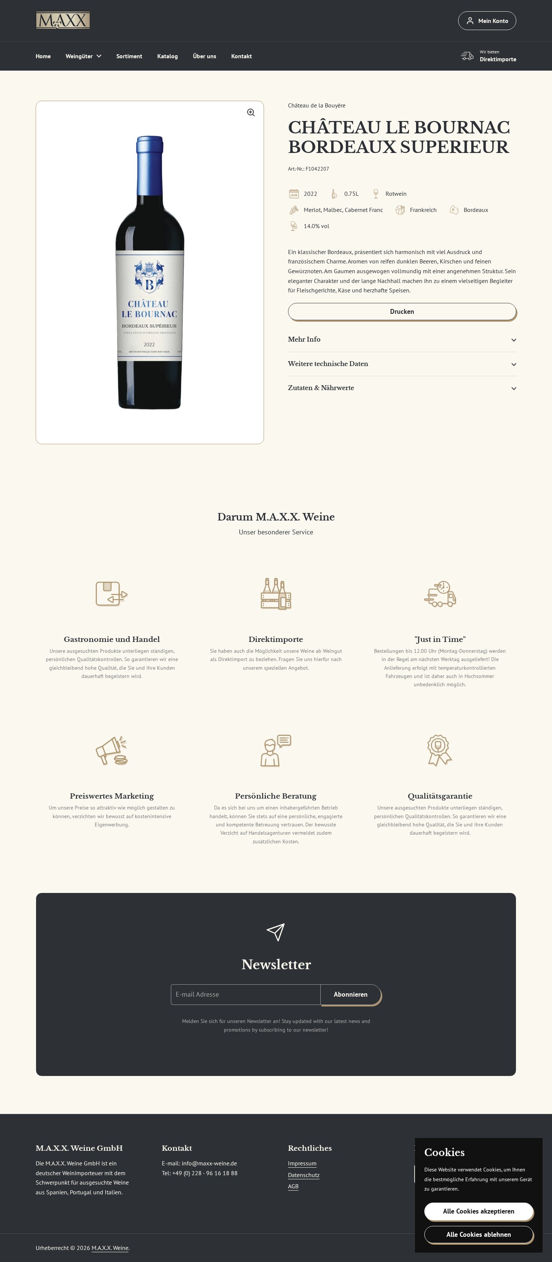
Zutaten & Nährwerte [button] (321, 388)
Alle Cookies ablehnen (478, 1234)
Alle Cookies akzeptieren (478, 1211)
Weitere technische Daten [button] (328, 364)
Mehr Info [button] (304, 339)
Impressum (302, 1163)
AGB (293, 1186)
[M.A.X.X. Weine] (63, 21)
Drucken (402, 311)
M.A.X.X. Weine (110, 1247)
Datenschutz (304, 1175)
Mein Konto (493, 20)
